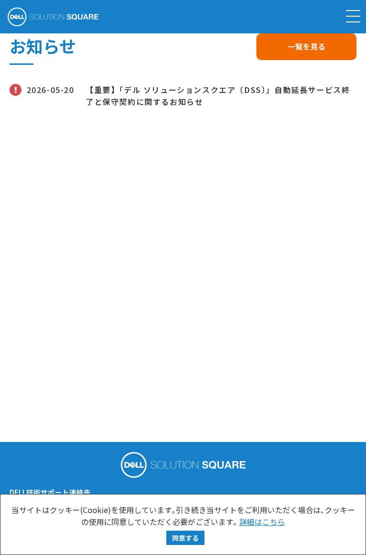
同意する (185, 538)
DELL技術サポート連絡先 (50, 492)
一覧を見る (306, 46)
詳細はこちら (262, 521)
